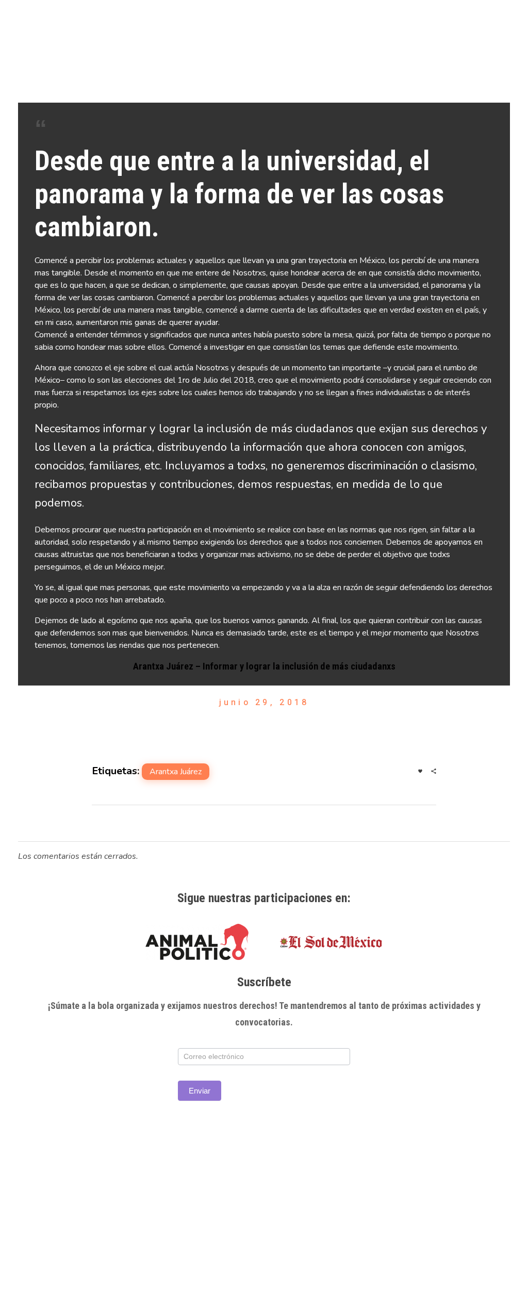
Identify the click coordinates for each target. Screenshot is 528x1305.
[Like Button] (420, 771)
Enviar (199, 1090)
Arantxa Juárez (176, 771)
